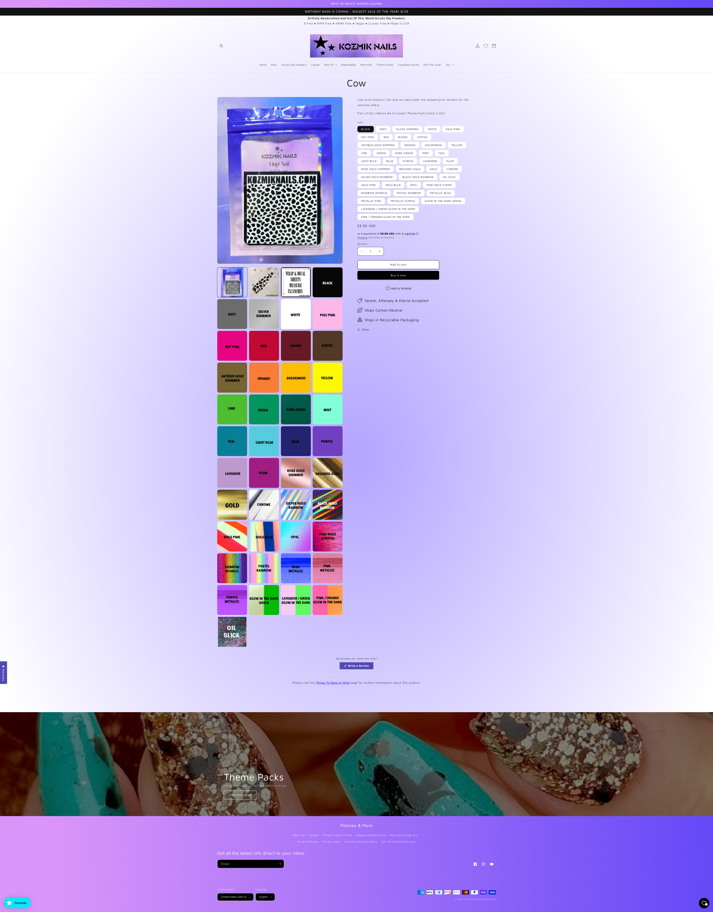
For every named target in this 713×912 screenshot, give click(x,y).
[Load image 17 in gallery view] (232, 409)
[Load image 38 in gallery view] (264, 568)
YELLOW (457, 145)
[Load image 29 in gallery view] (232, 505)
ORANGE (410, 145)
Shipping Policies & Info (371, 835)
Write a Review (360, 666)
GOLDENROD (433, 145)
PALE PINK (453, 129)
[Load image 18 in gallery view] (264, 409)
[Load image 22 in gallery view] (264, 441)
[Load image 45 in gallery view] (232, 632)
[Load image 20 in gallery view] (328, 409)
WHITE (432, 129)
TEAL (441, 153)
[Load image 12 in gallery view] (328, 346)
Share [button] (365, 329)
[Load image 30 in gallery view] (264, 505)
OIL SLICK (449, 177)
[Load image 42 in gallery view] (264, 600)
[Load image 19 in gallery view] (296, 409)
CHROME (452, 169)
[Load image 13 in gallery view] (232, 377)
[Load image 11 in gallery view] (296, 346)
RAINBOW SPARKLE (374, 192)
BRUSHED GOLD (410, 169)
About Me (299, 835)
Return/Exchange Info (404, 835)
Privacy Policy (331, 841)
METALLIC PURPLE (403, 200)
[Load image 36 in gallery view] (328, 536)
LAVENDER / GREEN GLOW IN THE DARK (388, 208)
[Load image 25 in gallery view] (232, 473)
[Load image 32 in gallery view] (328, 505)
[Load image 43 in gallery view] (296, 600)
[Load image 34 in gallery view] (264, 536)
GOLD (433, 169)
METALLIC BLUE (440, 192)
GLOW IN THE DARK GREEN (443, 200)
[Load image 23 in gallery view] (296, 441)
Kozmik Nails (469, 899)
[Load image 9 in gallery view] (232, 346)
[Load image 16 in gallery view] (328, 377)
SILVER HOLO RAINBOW (377, 177)
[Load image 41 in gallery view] (232, 600)
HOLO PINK (368, 184)
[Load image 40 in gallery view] (328, 568)
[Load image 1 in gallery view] (232, 282)
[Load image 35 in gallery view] (296, 536)
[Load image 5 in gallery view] (232, 314)
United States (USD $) (233, 896)
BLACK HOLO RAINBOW (418, 177)
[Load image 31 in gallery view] (296, 505)
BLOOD (403, 137)
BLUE (389, 161)
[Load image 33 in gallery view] (232, 536)
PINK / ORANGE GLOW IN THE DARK (385, 216)
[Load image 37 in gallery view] (232, 568)
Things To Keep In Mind (333, 682)
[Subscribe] (280, 863)
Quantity (362, 243)
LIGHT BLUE (369, 161)
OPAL (413, 184)
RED (386, 137)
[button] (221, 46)
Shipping (362, 237)
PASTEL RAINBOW (409, 192)
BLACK (365, 129)
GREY (383, 129)
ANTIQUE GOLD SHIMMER (378, 145)
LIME (364, 153)
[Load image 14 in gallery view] (264, 377)
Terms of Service (307, 841)
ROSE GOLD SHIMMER (375, 169)
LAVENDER (430, 161)
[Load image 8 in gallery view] (328, 314)
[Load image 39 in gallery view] (296, 568)
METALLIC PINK (371, 200)
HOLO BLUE (393, 184)
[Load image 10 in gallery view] (264, 346)
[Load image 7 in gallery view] (296, 314)
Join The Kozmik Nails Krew (398, 841)
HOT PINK (367, 137)
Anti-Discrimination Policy (360, 841)
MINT (425, 153)
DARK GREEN (404, 153)
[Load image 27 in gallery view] (296, 473)
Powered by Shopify (486, 899)
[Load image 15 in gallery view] (296, 377)
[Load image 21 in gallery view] (232, 441)
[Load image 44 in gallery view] (328, 600)
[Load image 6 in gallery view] (264, 314)
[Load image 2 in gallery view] (264, 282)
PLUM (450, 161)
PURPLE (408, 161)
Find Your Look (240, 794)
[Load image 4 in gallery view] (328, 282)
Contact (314, 835)
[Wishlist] (486, 46)
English (263, 896)
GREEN (381, 153)
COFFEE (422, 137)
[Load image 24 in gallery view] (328, 441)
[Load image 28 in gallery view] (328, 473)
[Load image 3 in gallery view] (296, 282)
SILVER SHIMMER (407, 129)
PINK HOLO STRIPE (439, 184)
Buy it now (398, 275)
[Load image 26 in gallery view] (264, 473)
